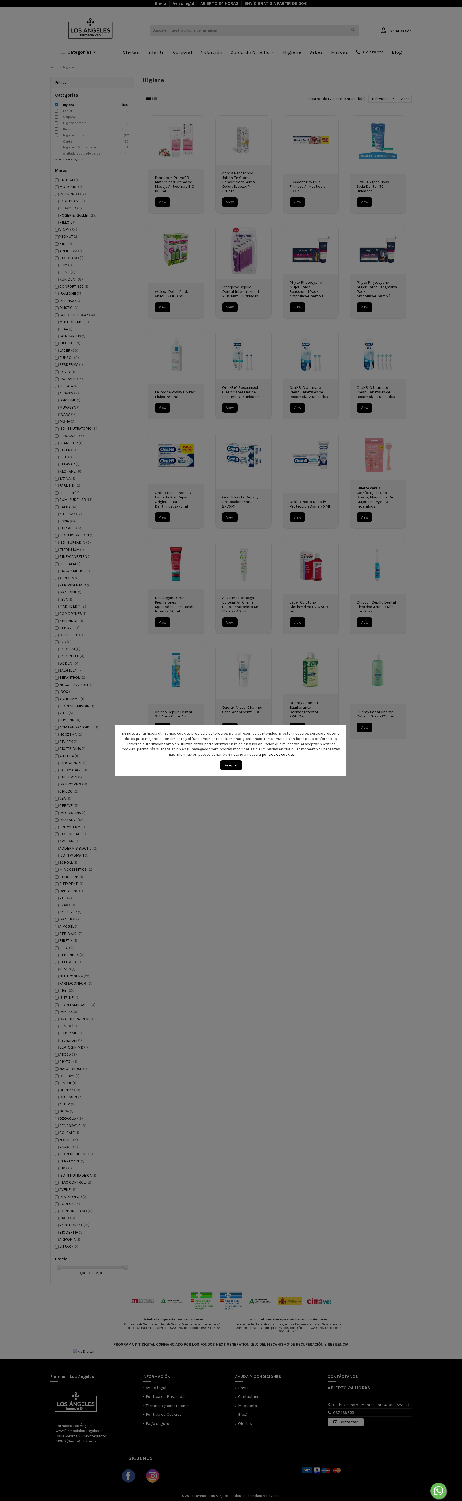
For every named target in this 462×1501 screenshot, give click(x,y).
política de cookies (278, 754)
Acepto (231, 765)
